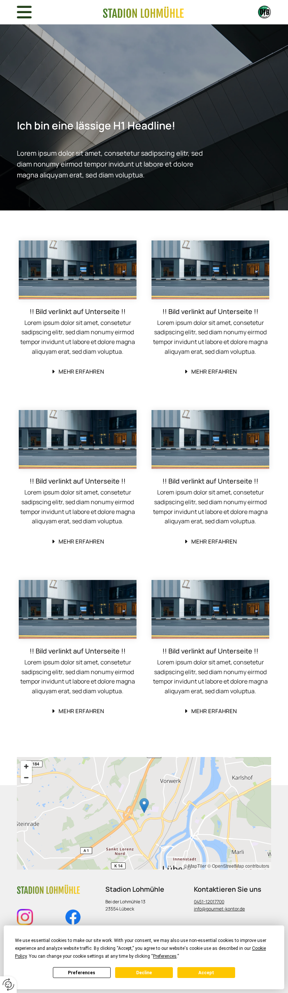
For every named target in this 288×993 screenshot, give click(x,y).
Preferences (81, 972)
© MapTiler (195, 865)
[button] (77, 372)
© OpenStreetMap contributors (238, 865)
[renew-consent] (8, 984)
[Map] (144, 813)
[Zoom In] (26, 766)
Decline (144, 972)
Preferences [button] (165, 956)
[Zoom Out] (26, 777)
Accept (206, 972)
